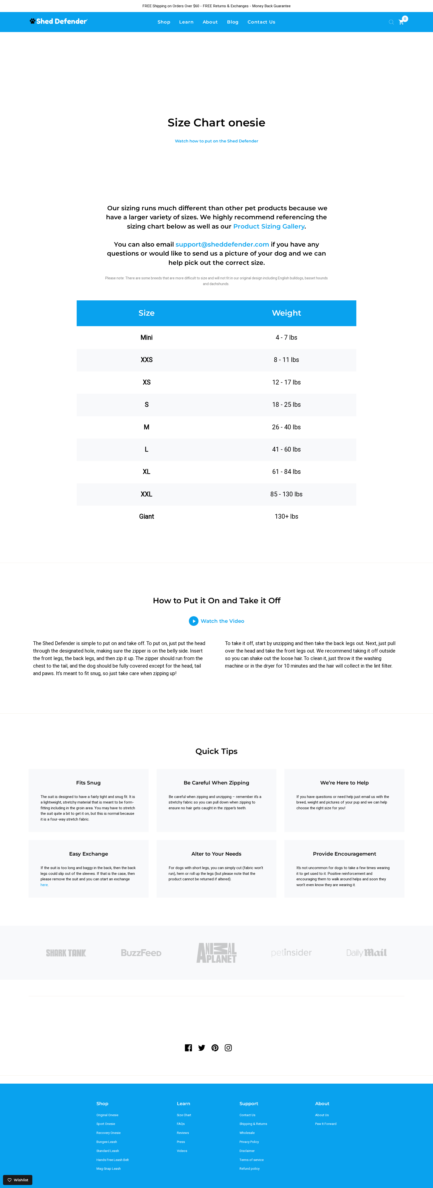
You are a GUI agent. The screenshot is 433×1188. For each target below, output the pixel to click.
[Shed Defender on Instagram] (228, 1047)
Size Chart (184, 1115)
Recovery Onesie (108, 1133)
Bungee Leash (106, 1142)
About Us (322, 1115)
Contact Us (247, 1115)
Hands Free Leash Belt (112, 1160)
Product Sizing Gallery (268, 226)
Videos (182, 1151)
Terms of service (252, 1160)
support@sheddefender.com (222, 244)
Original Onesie (107, 1115)
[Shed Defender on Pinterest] (215, 1047)
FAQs (181, 1124)
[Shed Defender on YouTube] (241, 1047)
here (44, 885)
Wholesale (247, 1133)
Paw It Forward (326, 1124)
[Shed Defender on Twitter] (201, 1047)
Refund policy (250, 1168)
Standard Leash (107, 1151)
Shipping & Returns (253, 1124)
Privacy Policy (249, 1142)
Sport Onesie (105, 1124)
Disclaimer (247, 1151)
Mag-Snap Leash (108, 1168)
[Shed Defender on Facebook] (190, 1047)
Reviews (183, 1133)
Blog (233, 22)
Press (181, 1142)
